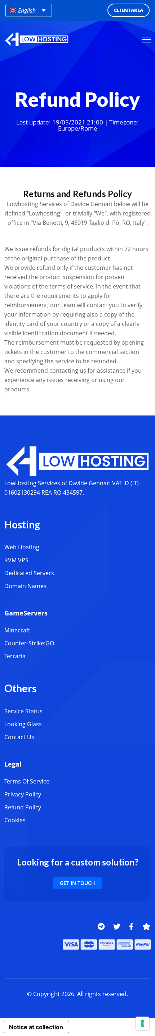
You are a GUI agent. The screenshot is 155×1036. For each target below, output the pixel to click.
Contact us (19, 737)
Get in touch (77, 883)
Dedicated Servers (29, 573)
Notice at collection (36, 1027)
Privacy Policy (22, 794)
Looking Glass (23, 724)
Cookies (15, 820)
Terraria (15, 656)
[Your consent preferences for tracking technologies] (142, 1023)
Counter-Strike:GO (29, 643)
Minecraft (17, 630)
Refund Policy (22, 807)
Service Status (23, 711)
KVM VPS (16, 560)
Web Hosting (21, 547)
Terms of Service (26, 781)
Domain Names (25, 586)
